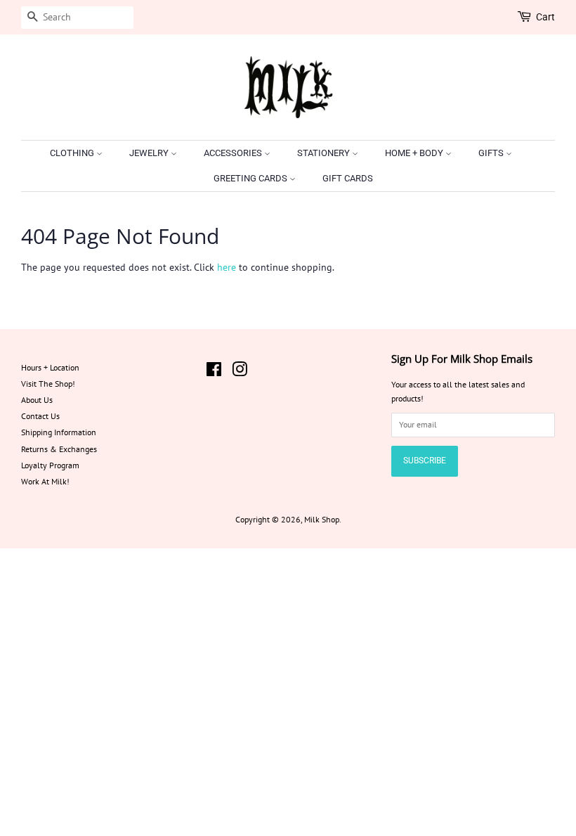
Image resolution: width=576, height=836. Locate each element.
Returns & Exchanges (59, 449)
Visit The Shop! (48, 383)
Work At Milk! (45, 481)
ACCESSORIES (234, 153)
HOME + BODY (415, 153)
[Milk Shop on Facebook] (214, 372)
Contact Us (40, 416)
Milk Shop (321, 519)
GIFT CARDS (347, 178)
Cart (545, 16)
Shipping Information (58, 432)
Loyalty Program (50, 465)
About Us (37, 399)
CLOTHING (73, 153)
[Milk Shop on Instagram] (239, 372)
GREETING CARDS (251, 178)
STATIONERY (324, 153)
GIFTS (492, 153)
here (226, 267)
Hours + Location (50, 367)
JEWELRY (150, 153)
